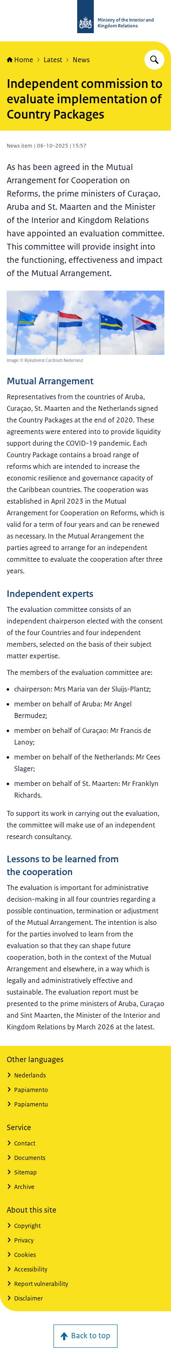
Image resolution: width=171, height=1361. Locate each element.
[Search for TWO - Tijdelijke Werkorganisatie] (154, 60)
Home (23, 59)
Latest (53, 59)
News (81, 59)
